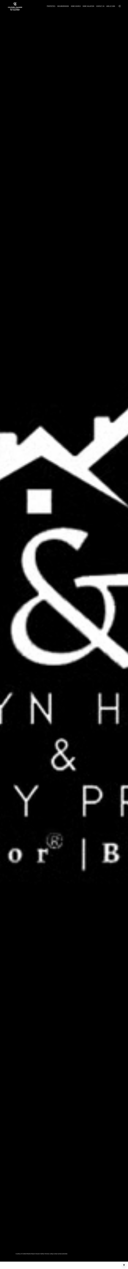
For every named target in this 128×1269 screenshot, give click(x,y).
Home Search (76, 6)
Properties (51, 6)
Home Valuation (88, 6)
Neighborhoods (63, 6)
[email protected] (62, 1254)
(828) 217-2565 (110, 6)
